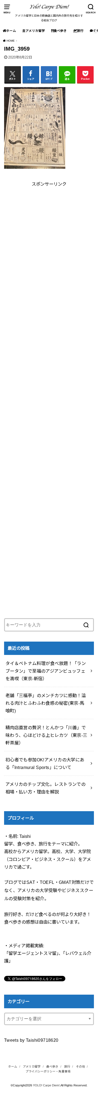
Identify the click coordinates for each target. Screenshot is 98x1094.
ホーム (11, 30)
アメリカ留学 (35, 30)
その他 (80, 1066)
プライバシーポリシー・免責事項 (48, 1071)
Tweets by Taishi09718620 (31, 1040)
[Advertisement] (49, 237)
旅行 (80, 30)
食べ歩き (60, 30)
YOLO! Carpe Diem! (46, 1085)
